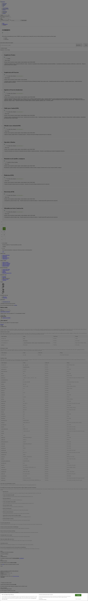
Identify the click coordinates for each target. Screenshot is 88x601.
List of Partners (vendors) (42, 599)
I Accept (78, 595)
